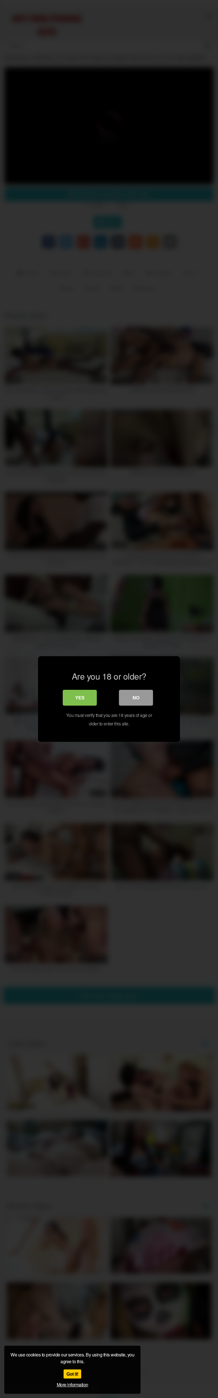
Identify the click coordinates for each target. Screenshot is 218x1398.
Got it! (72, 1374)
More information (72, 1384)
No (136, 697)
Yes (80, 697)
